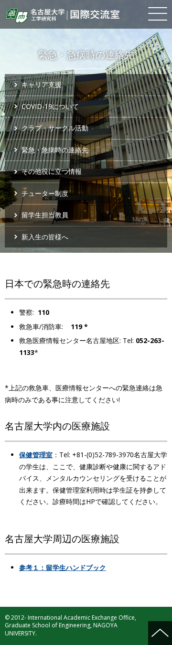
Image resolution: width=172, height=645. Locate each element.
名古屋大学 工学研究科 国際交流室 (62, 15)
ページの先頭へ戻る (160, 633)
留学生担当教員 (45, 214)
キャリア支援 (42, 84)
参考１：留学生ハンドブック (62, 567)
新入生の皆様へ (45, 236)
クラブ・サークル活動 (55, 127)
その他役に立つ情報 (52, 171)
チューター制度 (45, 193)
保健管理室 (36, 454)
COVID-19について (50, 106)
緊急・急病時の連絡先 (55, 149)
